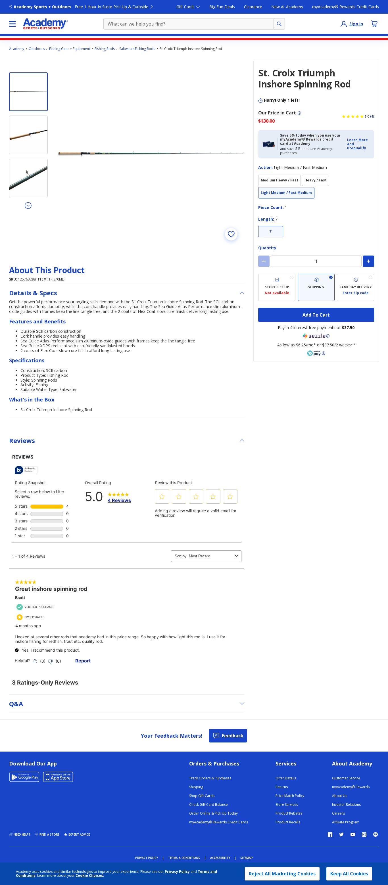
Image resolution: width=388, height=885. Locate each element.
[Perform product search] (279, 24)
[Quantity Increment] (368, 261)
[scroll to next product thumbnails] (28, 205)
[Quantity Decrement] (264, 261)
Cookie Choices (89, 876)
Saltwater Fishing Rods (137, 49)
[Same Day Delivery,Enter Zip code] (355, 287)
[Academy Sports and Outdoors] (45, 24)
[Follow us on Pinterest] (375, 834)
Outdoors (37, 49)
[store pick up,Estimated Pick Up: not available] (276, 287)
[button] (359, 144)
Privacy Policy (177, 871)
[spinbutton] (316, 261)
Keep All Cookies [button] (349, 874)
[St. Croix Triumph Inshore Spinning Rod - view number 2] (28, 135)
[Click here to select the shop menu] (12, 23)
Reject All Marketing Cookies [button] (282, 874)
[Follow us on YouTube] (352, 834)
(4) (372, 116)
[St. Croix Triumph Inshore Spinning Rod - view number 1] (28, 92)
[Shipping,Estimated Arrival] (316, 287)
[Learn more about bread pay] (316, 353)
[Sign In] (343, 23)
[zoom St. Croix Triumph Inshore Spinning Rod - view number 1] (151, 154)
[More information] (299, 113)
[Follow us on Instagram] (364, 834)
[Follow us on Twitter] (341, 834)
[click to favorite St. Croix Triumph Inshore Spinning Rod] (231, 234)
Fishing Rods (105, 49)
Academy (16, 49)
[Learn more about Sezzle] (316, 335)
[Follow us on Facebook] (330, 834)
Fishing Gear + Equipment (69, 49)
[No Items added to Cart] (374, 23)
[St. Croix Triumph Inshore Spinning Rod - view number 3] (28, 178)
